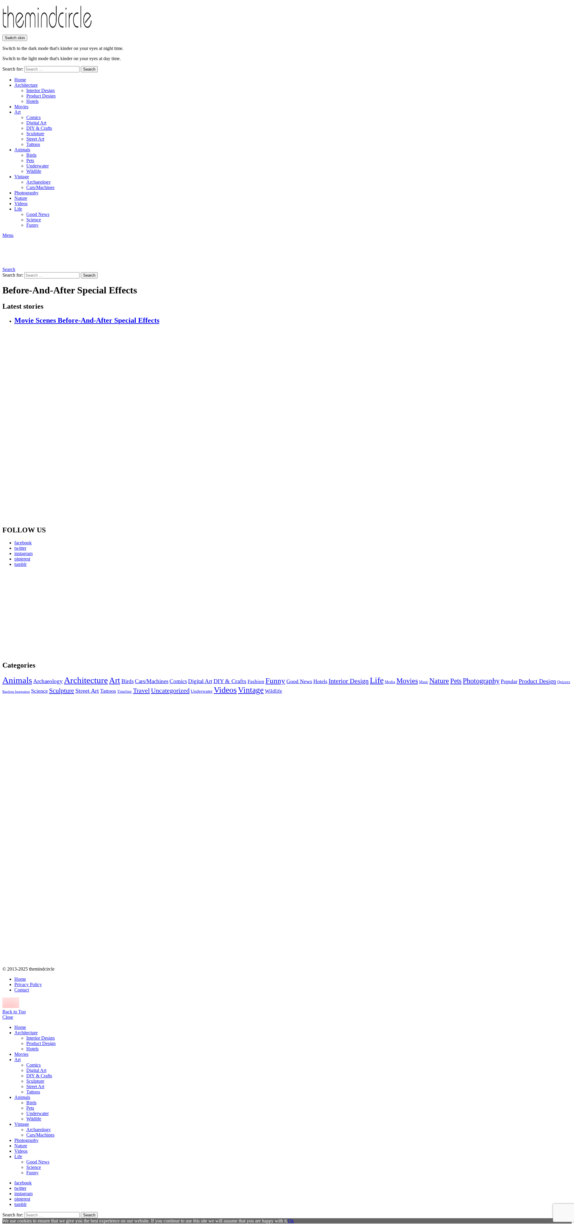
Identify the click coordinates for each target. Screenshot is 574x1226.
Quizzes (563, 682)
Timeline (124, 691)
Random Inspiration (16, 691)
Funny (32, 225)
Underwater (37, 165)
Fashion (256, 681)
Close (7, 1017)
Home (20, 79)
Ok (291, 1220)
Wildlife (33, 171)
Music (423, 682)
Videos (21, 203)
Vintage (21, 176)
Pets (30, 160)
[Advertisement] (58, 614)
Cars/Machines (40, 187)
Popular (509, 681)
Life (18, 208)
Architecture (26, 85)
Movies (21, 106)
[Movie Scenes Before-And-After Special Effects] (293, 425)
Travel (141, 690)
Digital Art (36, 122)
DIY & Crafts (39, 128)
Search (89, 69)
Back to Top (14, 1011)
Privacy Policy (28, 984)
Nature (20, 198)
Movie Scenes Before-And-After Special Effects (86, 320)
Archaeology (38, 182)
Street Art (35, 138)
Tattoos (33, 144)
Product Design (41, 95)
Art (17, 112)
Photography (26, 192)
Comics (33, 117)
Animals (22, 149)
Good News (37, 214)
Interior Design (40, 90)
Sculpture (35, 133)
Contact (21, 989)
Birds (31, 155)
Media (390, 682)
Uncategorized (170, 690)
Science (33, 219)
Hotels (32, 101)
